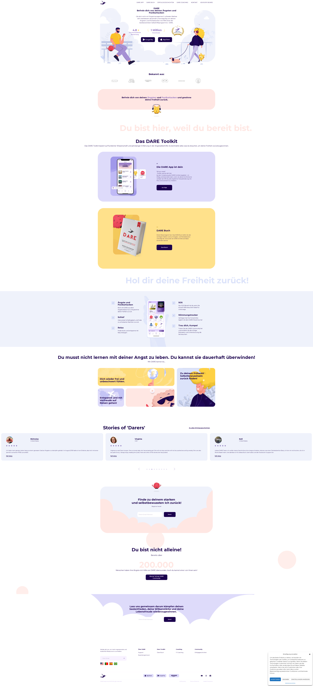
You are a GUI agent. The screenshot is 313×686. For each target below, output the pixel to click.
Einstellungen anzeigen (300, 679)
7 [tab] (162, 469)
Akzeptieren (275, 679)
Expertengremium (144, 655)
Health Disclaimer (208, 681)
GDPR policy (182, 681)
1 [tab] (147, 469)
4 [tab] (154, 469)
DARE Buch (150, 2)
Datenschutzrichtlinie (290, 683)
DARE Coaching (182, 2)
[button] (310, 654)
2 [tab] (149, 469)
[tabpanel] (52, 447)
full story (9, 456)
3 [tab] (152, 469)
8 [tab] (164, 469)
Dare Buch (160, 652)
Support (140, 652)
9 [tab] (167, 469)
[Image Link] (148, 39)
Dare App (140, 2)
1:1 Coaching (179, 652)
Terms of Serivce (194, 681)
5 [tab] (157, 469)
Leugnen (286, 679)
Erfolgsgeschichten (165, 2)
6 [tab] (159, 469)
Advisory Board (206, 2)
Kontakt (194, 2)
